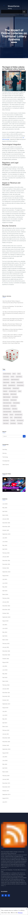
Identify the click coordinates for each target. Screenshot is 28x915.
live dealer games (12, 391)
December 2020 (6, 737)
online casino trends (7, 402)
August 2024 (5, 575)
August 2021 (5, 707)
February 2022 (6, 685)
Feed (2, 848)
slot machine (5, 417)
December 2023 (6, 605)
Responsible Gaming (17, 411)
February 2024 (6, 598)
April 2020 (5, 768)
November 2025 (6, 526)
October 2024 (6, 568)
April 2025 (5, 549)
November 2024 (6, 564)
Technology (5, 457)
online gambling (16, 402)
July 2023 (5, 624)
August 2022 (5, 662)
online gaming (6, 405)
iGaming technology (7, 388)
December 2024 (6, 560)
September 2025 (6, 534)
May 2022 (5, 673)
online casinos (13, 400)
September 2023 (6, 617)
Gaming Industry (20, 382)
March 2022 (5, 681)
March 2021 (5, 726)
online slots (14, 408)
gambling (13, 382)
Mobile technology (6, 397)
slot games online (18, 414)
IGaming (4, 453)
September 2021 (6, 704)
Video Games (6, 464)
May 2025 (5, 545)
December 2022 (6, 651)
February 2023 (6, 643)
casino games (6, 376)
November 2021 (6, 696)
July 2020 (5, 756)
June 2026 (5, 504)
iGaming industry (20, 385)
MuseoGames (13, 6)
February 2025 (6, 553)
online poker (13, 405)
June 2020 (5, 760)
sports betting (5, 420)
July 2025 (5, 537)
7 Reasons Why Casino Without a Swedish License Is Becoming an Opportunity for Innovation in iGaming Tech (12, 336)
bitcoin (14, 373)
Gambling (14, 42)
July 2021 (5, 711)
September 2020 (6, 749)
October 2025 (6, 530)
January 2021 (6, 734)
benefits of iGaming (6, 373)
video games (5, 423)
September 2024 (6, 571)
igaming (4, 385)
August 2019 (5, 798)
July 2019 (5, 802)
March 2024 (5, 594)
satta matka (5, 414)
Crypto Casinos (19, 376)
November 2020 (6, 741)
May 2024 (5, 587)
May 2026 (5, 507)
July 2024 (5, 579)
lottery (19, 391)
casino (19, 373)
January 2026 (6, 519)
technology (13, 420)
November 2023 (6, 609)
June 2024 (5, 583)
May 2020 (5, 764)
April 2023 (5, 636)
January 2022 (6, 688)
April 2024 (5, 590)
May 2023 (5, 632)
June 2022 (5, 670)
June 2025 (5, 541)
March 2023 (5, 639)
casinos (12, 376)
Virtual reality (13, 423)
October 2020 (6, 745)
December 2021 (6, 692)
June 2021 (5, 715)
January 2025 (6, 556)
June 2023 (5, 628)
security (11, 414)
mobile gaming (13, 394)
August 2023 (5, 621)
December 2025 (6, 522)
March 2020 (5, 771)
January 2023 (6, 647)
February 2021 (6, 730)
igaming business (12, 385)
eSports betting (6, 382)
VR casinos (20, 423)
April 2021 (5, 722)
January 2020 (6, 779)
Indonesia (5, 391)
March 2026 (5, 515)
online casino (5, 400)
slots (11, 417)
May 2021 (5, 719)
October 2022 (6, 658)
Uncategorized (6, 460)
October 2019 (6, 790)
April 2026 (5, 511)
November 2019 (6, 787)
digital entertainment (15, 379)
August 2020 (5, 753)
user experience (20, 420)
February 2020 (6, 775)
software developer (18, 417)
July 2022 (5, 666)
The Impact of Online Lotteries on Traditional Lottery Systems (13, 68)
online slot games (6, 408)
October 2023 (6, 613)
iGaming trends (16, 388)
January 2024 (6, 602)
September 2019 (6, 794)
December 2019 (6, 783)
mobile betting (5, 394)
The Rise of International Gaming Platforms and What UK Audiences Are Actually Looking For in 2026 (14, 313)
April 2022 (5, 677)
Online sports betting (7, 411)
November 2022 (6, 654)
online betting (14, 397)
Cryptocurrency (6, 379)
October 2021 (6, 700)
